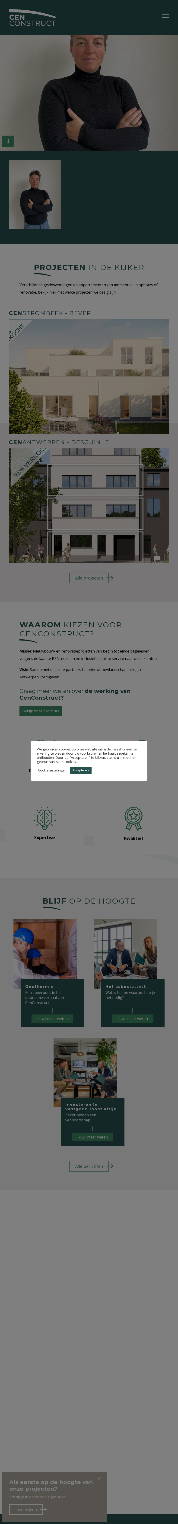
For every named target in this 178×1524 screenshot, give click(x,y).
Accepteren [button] (81, 770)
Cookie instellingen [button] (52, 770)
